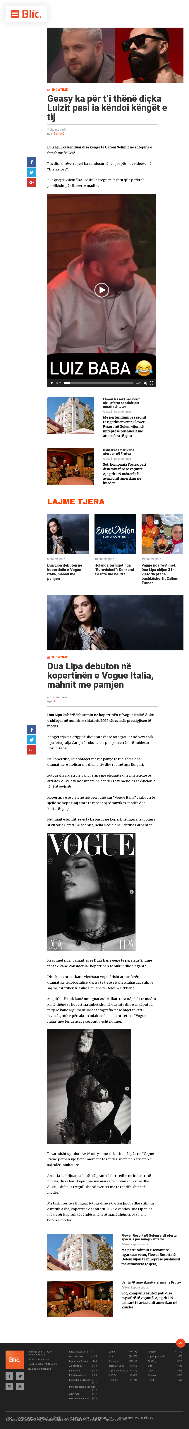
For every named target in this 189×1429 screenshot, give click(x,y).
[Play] (52, 383)
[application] (101, 290)
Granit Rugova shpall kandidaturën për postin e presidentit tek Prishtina (59, 1417)
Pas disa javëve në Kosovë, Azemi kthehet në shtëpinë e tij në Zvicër (53, 1420)
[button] (101, 290)
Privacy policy (115, 1420)
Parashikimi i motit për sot (136, 1417)
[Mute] (145, 383)
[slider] (98, 383)
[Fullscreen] (151, 383)
